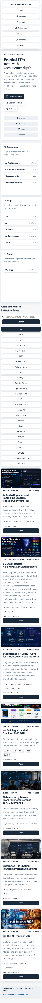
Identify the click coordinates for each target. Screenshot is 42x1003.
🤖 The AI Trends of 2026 (17, 935)
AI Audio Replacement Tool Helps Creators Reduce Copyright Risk (16, 498)
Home (22, 10)
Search (22, 22)
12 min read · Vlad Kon (11, 760)
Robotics (21, 431)
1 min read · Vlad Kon (11, 828)
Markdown (21, 415)
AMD (21, 356)
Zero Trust (21, 463)
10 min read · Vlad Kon (11, 693)
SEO (21, 447)
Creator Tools (21, 383)
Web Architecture (11, 649)
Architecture (21, 361)
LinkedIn (20, 995)
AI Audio (21, 345)
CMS (21, 372)
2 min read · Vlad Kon (11, 972)
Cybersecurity (21, 388)
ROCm (21, 437)
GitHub (11, 995)
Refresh (12, 109)
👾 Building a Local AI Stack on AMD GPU (15, 732)
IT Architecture (21, 404)
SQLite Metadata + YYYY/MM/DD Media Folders (20, 565)
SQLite (21, 453)
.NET (21, 335)
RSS (28, 995)
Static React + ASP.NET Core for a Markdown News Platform (21, 655)
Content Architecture (13, 560)
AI (21, 340)
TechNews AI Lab (22, 4)
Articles (22, 16)
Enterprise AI (21, 394)
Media (21, 420)
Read (21, 531)
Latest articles (15, 96)
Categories (22, 28)
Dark (22, 45)
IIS (21, 399)
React (21, 426)
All (21, 329)
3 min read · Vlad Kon (11, 526)
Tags (22, 34)
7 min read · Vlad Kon (11, 616)
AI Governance (21, 351)
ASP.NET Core (21, 367)
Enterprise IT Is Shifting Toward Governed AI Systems (20, 867)
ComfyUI (21, 377)
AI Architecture (10, 491)
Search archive (15, 103)
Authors (22, 40)
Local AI (21, 410)
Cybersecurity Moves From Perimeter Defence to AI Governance (17, 800)
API (4, 995)
